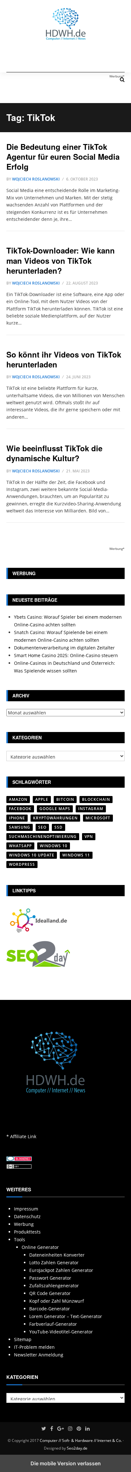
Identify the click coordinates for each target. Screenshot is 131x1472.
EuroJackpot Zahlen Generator (61, 1270)
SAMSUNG (19, 827)
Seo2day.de (77, 1448)
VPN (89, 836)
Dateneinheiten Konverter (57, 1255)
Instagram (90, 808)
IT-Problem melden (34, 1347)
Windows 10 (53, 846)
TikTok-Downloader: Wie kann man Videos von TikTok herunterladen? (60, 260)
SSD (58, 827)
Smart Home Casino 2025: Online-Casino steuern (66, 655)
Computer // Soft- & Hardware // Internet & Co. (81, 1440)
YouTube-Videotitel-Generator (61, 1332)
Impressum (26, 1209)
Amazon (18, 799)
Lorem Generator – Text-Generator (65, 1316)
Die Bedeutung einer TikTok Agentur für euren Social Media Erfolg (63, 156)
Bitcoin (65, 799)
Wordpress (22, 864)
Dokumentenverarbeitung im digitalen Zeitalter (64, 648)
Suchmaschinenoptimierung (43, 836)
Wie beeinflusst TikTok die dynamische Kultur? (54, 453)
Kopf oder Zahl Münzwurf (56, 1301)
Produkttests (27, 1232)
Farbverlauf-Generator (53, 1324)
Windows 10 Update (31, 855)
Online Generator (40, 1247)
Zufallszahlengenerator (54, 1286)
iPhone (17, 818)
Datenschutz (27, 1216)
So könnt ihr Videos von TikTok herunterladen (63, 359)
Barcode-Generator (49, 1309)
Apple (41, 799)
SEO (42, 827)
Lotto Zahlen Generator (54, 1262)
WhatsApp (20, 846)
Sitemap (22, 1339)
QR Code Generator (50, 1293)
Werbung (24, 1224)
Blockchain (96, 799)
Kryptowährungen (55, 818)
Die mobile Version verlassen (66, 1463)
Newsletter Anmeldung (38, 1355)
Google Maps (54, 808)
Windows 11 (76, 855)
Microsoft (98, 818)
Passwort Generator (50, 1278)
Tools (19, 1239)
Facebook (20, 808)
